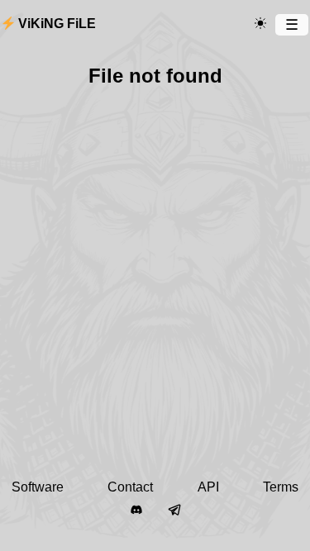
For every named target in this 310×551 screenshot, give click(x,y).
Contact (130, 487)
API (208, 487)
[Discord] (136, 510)
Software (38, 487)
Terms (280, 487)
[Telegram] (174, 510)
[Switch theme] (260, 24)
